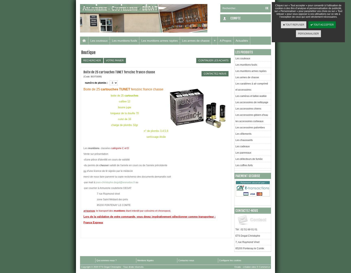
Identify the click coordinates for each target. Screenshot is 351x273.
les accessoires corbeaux (249, 121)
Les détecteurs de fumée (249, 159)
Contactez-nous (186, 260)
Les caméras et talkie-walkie (251, 96)
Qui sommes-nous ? (106, 260)
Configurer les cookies (230, 260)
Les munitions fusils (124, 40)
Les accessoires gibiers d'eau (251, 115)
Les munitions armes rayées (159, 40)
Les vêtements (243, 133)
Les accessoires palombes (250, 127)
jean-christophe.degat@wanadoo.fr (115, 182)
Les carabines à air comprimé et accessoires (251, 86)
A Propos (225, 40)
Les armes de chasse (196, 40)
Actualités (242, 40)
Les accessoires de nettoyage (251, 102)
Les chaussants (244, 140)
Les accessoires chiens (248, 108)
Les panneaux (243, 152)
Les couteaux (99, 40)
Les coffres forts (244, 165)
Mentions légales (145, 260)
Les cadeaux (242, 146)
